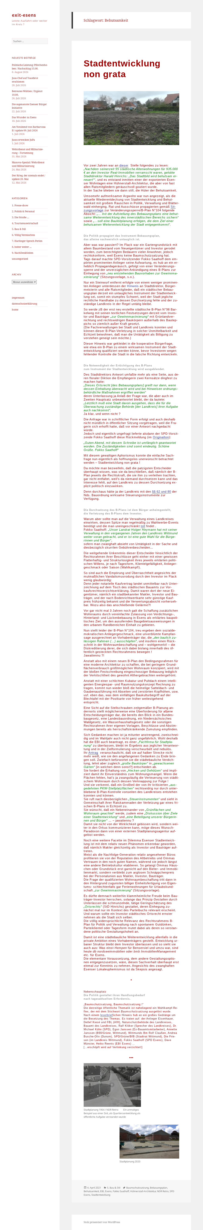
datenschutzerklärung (24, 303)
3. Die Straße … (20, 217)
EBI (102, 1191)
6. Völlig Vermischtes (23, 235)
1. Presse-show (20, 205)
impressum (18, 297)
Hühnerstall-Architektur (143, 1191)
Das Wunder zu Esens (24, 117)
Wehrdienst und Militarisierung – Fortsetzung (27, 151)
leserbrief (106, 1015)
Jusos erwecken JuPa (23, 139)
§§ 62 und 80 (161, 491)
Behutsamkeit (91, 1191)
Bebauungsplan (158, 1187)
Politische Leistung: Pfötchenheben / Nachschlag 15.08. (30, 66)
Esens (108, 1191)
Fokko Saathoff (121, 1191)
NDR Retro (163, 1191)
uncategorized (20, 258)
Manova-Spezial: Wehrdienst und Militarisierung (28, 164)
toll (143, 526)
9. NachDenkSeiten (22, 253)
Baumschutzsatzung (137, 1187)
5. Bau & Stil (19, 229)
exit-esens (24, 15)
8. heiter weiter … (22, 247)
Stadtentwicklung (100, 1194)
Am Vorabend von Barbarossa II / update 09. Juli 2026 (29, 128)
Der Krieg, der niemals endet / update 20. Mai (28, 177)
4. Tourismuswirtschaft (25, 223)
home (15, 309)
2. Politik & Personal (23, 211)
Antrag (93, 752)
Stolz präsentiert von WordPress (102, 1222)
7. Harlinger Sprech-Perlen (27, 241)
